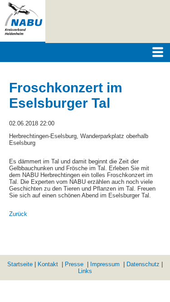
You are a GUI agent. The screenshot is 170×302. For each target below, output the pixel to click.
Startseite (20, 264)
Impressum (105, 264)
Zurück (18, 214)
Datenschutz (143, 264)
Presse (74, 264)
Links (85, 271)
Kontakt (48, 264)
